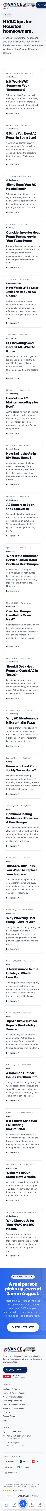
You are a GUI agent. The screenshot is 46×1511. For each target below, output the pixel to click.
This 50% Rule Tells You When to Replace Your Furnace (21, 870)
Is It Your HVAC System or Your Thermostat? (17, 86)
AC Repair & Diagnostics (13, 1389)
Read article (11, 113)
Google (11, 1461)
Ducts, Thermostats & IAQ (14, 1404)
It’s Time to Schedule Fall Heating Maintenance (21, 1125)
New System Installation (13, 1397)
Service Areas (9, 1416)
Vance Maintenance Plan (13, 1408)
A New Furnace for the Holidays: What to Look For (22, 973)
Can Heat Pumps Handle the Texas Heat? (18, 615)
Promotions (7, 1420)
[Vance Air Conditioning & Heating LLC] (19, 4)
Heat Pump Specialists (12, 1401)
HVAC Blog (7, 1412)
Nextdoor (25, 1467)
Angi (10, 1467)
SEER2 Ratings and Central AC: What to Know (20, 347)
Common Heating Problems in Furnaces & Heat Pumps (22, 818)
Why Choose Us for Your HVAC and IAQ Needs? (20, 1225)
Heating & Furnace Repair (13, 1393)
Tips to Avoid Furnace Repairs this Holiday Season (22, 1025)
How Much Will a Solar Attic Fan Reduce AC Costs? (22, 292)
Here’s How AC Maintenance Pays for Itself (22, 402)
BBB (25, 1461)
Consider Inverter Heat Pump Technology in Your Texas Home (23, 237)
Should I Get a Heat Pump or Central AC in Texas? (22, 671)
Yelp (37, 1461)
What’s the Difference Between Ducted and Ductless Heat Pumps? (22, 560)
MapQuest (12, 1473)
